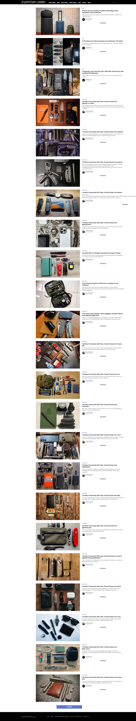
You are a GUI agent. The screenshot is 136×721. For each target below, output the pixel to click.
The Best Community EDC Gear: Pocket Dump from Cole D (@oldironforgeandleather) (102, 557)
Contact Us (86, 716)
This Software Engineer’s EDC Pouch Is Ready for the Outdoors (100, 284)
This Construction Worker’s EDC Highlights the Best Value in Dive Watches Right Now (102, 314)
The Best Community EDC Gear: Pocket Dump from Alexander (99, 405)
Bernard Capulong (89, 111)
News (83, 8)
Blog (48, 716)
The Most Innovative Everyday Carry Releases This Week (103, 41)
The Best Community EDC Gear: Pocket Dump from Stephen (102, 132)
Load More (69, 707)
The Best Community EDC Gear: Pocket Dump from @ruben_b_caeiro (99, 102)
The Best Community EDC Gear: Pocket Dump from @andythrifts (99, 223)
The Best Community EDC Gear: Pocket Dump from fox (101, 374)
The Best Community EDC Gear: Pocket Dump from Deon (101, 586)
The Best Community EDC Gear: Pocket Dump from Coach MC (102, 345)
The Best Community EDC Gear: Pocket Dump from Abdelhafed (99, 466)
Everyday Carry (89, 18)
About (52, 716)
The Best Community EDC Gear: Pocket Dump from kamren (102, 162)
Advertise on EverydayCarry (62, 716)
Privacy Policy (78, 716)
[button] (113, 2)
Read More (103, 23)
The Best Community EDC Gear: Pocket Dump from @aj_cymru (99, 648)
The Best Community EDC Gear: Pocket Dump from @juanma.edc (99, 526)
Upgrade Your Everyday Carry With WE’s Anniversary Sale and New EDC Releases (102, 72)
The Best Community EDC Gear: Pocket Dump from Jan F (101, 435)
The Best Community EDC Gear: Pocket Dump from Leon (101, 617)
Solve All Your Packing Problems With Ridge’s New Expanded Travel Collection (100, 11)
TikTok (72, 716)
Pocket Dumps (84, 99)
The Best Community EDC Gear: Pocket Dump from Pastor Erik (102, 678)
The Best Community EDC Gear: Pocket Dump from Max (101, 495)
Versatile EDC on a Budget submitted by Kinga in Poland (101, 253)
